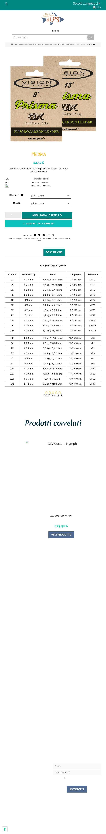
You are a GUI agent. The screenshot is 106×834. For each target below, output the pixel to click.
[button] (38, 223)
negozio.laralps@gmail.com (30, 749)
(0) (99, 7)
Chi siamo (29, 765)
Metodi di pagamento (29, 780)
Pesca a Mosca (25, 44)
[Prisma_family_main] (53, 98)
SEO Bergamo (94, 816)
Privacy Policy (82, 778)
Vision (84, 44)
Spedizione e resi (29, 772)
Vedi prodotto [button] (53, 534)
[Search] (91, 37)
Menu (55, 30)
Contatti (29, 769)
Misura (16, 203)
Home (14, 44)
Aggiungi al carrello (47, 215)
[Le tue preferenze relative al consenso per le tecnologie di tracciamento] (4, 829)
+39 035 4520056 (30, 744)
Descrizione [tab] (54, 252)
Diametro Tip (16, 195)
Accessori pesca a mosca (46, 44)
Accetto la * (77, 778)
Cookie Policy (80, 816)
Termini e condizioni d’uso (29, 776)
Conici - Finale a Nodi (69, 44)
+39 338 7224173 (30, 746)
